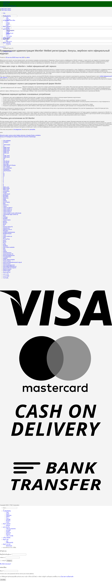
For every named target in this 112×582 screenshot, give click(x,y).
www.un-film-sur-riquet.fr (9, 267)
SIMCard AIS (9, 41)
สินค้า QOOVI (6, 523)
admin (28, 57)
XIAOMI (8, 519)
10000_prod (6, 147)
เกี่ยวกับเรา (6, 4)
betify (4, 199)
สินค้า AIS (5, 39)
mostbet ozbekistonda (9, 232)
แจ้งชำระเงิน (6, 2)
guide (4, 224)
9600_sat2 (6, 190)
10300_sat (6, 153)
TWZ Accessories (10, 30)
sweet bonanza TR (8, 254)
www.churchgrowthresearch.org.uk (12, 262)
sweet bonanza (7, 252)
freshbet (5, 218)
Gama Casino (7, 220)
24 (3, 174)
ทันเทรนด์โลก (6, 272)
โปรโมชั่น (5, 278)
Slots (4, 250)
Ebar (4, 215)
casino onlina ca (7, 209)
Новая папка (6, 270)
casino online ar (7, 210)
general (5, 222)
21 (3, 173)
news (4, 235)
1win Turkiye (6, 166)
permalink (32, 129)
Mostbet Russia (7, 233)
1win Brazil (6, 162)
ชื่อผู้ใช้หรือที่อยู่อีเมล (6, 554)
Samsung (8, 19)
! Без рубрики (7, 140)
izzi (4, 225)
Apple (7, 18)
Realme (8, 520)
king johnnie (6, 228)
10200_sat (6, 151)
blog (4, 203)
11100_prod (6, 155)
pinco (4, 240)
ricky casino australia (8, 247)
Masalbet (5, 231)
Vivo (7, 21)
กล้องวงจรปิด (9, 36)
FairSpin (5, 217)
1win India (6, 164)
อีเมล (2, 571)
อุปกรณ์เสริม (6, 29)
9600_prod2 (6, 188)
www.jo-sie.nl (6, 263)
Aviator (5, 192)
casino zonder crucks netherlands (12, 213)
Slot (4, 248)
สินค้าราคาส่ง (6, 544)
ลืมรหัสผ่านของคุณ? (5, 564)
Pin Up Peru (6, 239)
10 (3, 146)
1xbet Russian (7, 170)
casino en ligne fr (7, 207)
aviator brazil (6, 194)
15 (3, 159)
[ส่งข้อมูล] (3, 509)
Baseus (7, 34)
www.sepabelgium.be (9, 265)
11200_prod (6, 157)
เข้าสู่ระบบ (9, 560)
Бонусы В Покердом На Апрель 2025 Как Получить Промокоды (18, 136)
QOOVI (8, 525)
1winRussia (6, 169)
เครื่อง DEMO (6, 37)
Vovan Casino (7, 261)
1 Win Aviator (6, 144)
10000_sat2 (6, 149)
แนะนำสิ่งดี (6, 276)
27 (3, 176)
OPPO (7, 20)
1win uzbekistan (7, 168)
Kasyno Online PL (8, 226)
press (4, 244)
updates (5, 258)
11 (3, 154)
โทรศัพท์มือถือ (7, 16)
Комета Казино (7, 269)
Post (4, 243)
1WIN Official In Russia (9, 165)
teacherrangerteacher (9, 255)
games (5, 221)
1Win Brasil (6, 161)
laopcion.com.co (7, 229)
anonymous (6, 191)
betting (5, 200)
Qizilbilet (5, 246)
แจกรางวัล (6, 274)
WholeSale (9, 545)
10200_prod (6, 150)
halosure (8, 33)
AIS (7, 541)
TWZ (7, 17)
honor (7, 522)
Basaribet (5, 196)
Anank (7, 32)
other (4, 237)
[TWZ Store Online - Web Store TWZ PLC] (5, 9)
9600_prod (6, 187)
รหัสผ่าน (2, 557)
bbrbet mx (5, 198)
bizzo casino (6, 202)
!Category (5, 142)
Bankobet (5, 195)
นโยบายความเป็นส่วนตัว (9, 6)
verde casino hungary (9, 259)
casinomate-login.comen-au (10, 214)
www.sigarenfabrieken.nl (9, 266)
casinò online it (7, 211)
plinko (4, 241)
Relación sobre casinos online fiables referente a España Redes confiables (20, 135)
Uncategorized (2, 46)
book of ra (5, 205)
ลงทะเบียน (3, 579)
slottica (5, 251)
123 (4, 158)
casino (5, 206)
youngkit (8, 31)
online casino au (7, 236)
